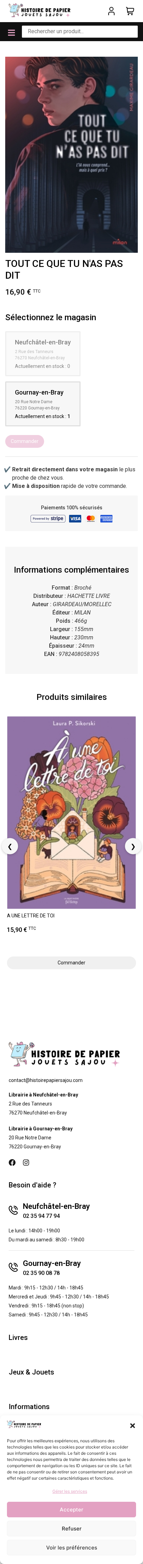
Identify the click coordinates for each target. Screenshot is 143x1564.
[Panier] (130, 11)
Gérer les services (69, 1491)
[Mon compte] (111, 11)
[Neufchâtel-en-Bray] (13, 1210)
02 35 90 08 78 (41, 1273)
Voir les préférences (71, 1547)
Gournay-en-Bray (52, 1263)
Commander (25, 441)
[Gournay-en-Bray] (13, 1267)
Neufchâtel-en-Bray (56, 1206)
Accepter (71, 1509)
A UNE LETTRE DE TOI (30, 915)
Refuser (72, 1528)
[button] (132, 1425)
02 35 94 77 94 (41, 1216)
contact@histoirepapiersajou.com (46, 1080)
